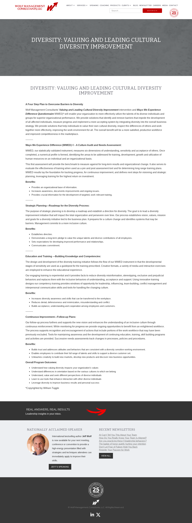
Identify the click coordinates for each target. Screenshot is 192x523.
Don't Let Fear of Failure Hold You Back (118, 447)
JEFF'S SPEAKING (60, 467)
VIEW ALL (106, 456)
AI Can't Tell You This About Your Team (118, 435)
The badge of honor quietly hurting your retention (122, 444)
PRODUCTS (115, 5)
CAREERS (157, 5)
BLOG (135, 5)
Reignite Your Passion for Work (114, 450)
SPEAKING (94, 5)
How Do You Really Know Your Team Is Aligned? (123, 438)
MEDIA (165, 5)
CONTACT (173, 5)
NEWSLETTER (145, 5)
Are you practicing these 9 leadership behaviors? (123, 441)
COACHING (104, 5)
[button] (71, 5)
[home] (36, 6)
